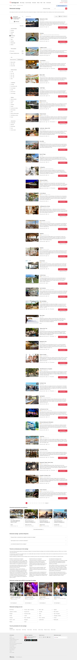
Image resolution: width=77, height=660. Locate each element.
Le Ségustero (42, 167)
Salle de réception (13, 99)
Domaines (12, 30)
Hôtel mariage (24, 629)
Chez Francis (42, 260)
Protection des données (13, 640)
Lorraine (25, 615)
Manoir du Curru (43, 100)
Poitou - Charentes (42, 617)
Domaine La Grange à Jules (45, 475)
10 (43, 503)
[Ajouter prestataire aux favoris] (37, 20)
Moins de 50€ (13, 62)
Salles (12, 39)
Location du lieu (20, 59)
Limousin (55, 617)
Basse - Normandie (27, 617)
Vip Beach (42, 233)
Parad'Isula (42, 436)
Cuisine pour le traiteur (14, 108)
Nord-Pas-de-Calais (27, 613)
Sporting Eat (42, 396)
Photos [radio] (61, 16)
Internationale (13, 126)
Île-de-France (12, 609)
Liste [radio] (56, 16)
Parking (12, 106)
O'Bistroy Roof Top (43, 328)
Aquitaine (55, 609)
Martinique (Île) (56, 619)
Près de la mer (13, 91)
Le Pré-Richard (42, 60)
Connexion (61, 2)
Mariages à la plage (47, 629)
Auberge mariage (18, 629)
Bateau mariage (53, 629)
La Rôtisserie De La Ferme (45, 206)
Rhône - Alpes (41, 609)
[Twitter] (42, 637)
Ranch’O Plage (42, 154)
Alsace (40, 613)
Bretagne (11, 613)
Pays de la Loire (26, 611)
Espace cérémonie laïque (15, 113)
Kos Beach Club (43, 383)
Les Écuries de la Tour (44, 409)
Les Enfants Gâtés (43, 449)
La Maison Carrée (43, 47)
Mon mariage (22, 2)
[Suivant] (67, 519)
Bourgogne (26, 619)
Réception (14, 5)
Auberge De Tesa (43, 341)
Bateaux (12, 44)
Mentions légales (12, 638)
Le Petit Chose (43, 275)
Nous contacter (62, 27)
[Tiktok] (50, 637)
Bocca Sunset (42, 220)
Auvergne (11, 617)
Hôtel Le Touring (43, 354)
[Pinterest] (44, 637)
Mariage (11, 5)
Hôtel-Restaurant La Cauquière (46, 368)
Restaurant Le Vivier (44, 19)
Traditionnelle (13, 122)
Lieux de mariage (28, 2)
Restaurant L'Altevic (43, 180)
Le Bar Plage (42, 87)
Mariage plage (13, 42)
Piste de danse (13, 109)
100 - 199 (12, 73)
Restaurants (13, 35)
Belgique (11, 621)
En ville (12, 89)
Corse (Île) (40, 611)
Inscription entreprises (13, 647)
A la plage (12, 84)
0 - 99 (12, 71)
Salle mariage (35, 629)
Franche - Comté (12, 619)
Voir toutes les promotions (38, 529)
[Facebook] (40, 637)
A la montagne (13, 93)
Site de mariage (12, 652)
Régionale (12, 124)
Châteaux (12, 41)
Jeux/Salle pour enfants (14, 115)
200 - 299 (12, 75)
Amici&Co (41, 247)
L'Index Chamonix (43, 489)
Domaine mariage (12, 629)
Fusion (12, 128)
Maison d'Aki (42, 74)
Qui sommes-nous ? (12, 648)
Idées (44, 2)
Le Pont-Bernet (43, 193)
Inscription (65, 2)
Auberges (12, 32)
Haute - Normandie (57, 613)
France (57, 637)
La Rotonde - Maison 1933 (45, 128)
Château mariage (40, 629)
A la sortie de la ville (14, 86)
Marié (41, 2)
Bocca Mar (42, 141)
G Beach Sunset (43, 113)
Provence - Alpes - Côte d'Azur (29, 609)
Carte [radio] (65, 16)
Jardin (12, 102)
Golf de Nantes (43, 288)
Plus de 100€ (13, 65)
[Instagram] (46, 637)
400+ (12, 78)
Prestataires (34, 2)
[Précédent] (10, 519)
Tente (12, 111)
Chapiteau (12, 104)
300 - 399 (12, 76)
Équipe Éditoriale (12, 649)
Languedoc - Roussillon (13, 611)
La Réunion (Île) (41, 619)
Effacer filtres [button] (22, 25)
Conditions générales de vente (14, 639)
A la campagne (13, 88)
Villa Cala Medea (43, 301)
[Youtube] (48, 637)
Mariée (38, 2)
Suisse (25, 621)
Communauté (48, 2)
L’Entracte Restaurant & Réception (46, 422)
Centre (40, 615)
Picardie (11, 615)
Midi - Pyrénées (56, 611)
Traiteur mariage (29, 629)
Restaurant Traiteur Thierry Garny (46, 462)
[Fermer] (22, 16)
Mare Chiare (42, 315)
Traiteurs (12, 37)
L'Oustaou (42, 33)
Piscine (12, 117)
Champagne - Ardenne (57, 615)
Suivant (46, 503)
